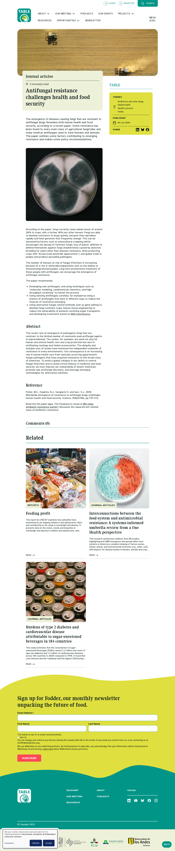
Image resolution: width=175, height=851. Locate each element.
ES (168, 844)
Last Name (94, 724)
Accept (49, 843)
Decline (35, 843)
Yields (121, 111)
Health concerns (125, 108)
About (101, 790)
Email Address (25, 713)
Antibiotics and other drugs (131, 101)
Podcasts (103, 796)
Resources (73, 802)
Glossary (72, 790)
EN (165, 844)
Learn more (48, 749)
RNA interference (80, 314)
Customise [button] (9, 843)
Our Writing (74, 796)
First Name (23, 724)
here (50, 403)
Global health (124, 105)
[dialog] (30, 838)
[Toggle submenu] (48, 13)
